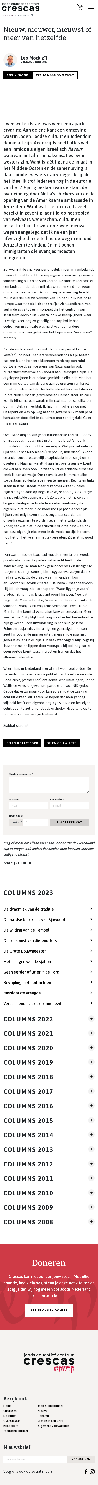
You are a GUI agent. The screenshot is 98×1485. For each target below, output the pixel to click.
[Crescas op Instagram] (92, 1471)
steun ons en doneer (49, 1310)
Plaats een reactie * (21, 774)
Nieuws (42, 1410)
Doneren (43, 1416)
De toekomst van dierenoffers (30, 940)
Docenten (9, 1416)
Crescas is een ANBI (50, 1421)
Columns (8, 15)
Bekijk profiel (18, 75)
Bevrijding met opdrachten (27, 982)
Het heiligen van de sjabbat (28, 961)
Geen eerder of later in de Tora (31, 972)
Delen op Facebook (22, 743)
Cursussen (10, 1410)
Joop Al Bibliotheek (50, 1405)
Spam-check (16, 815)
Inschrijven (80, 1459)
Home (7, 1405)
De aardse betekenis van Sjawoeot (34, 919)
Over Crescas (11, 1421)
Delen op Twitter (62, 743)
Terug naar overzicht (55, 75)
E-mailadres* (57, 799)
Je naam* (14, 799)
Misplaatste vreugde (22, 993)
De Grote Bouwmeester (24, 951)
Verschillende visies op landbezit (32, 1003)
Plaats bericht (70, 822)
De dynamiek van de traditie (28, 909)
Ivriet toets (10, 1426)
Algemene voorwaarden (53, 1426)
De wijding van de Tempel (26, 930)
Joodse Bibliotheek (15, 1431)
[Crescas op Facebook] (86, 1471)
